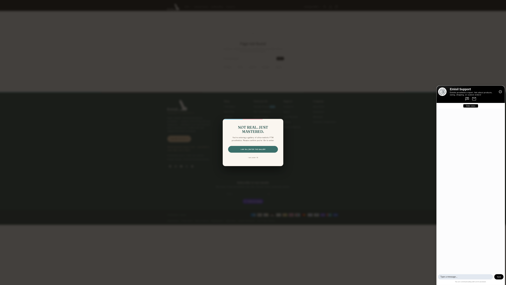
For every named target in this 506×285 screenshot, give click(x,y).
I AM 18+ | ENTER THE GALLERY (253, 149)
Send (499, 277)
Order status (470, 106)
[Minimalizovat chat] (500, 91)
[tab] (467, 99)
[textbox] (465, 276)
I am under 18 (253, 157)
